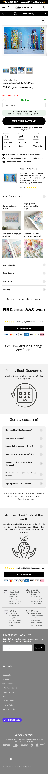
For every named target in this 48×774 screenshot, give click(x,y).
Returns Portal (8, 701)
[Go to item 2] (13, 71)
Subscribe (39, 647)
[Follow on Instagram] (10, 759)
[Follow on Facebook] (4, 759)
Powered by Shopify (26, 767)
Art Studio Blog (8, 692)
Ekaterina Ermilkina (9, 80)
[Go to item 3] (21, 71)
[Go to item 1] (5, 71)
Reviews (5, 679)
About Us (6, 671)
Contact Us (6, 675)
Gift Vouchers (7, 683)
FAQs (4, 696)
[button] (3, 13)
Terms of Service (9, 709)
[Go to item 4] (29, 71)
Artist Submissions (9, 688)
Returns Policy (8, 705)
